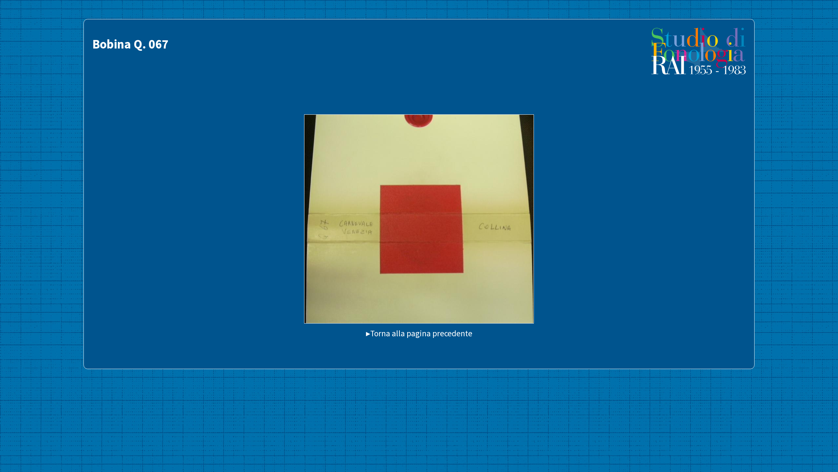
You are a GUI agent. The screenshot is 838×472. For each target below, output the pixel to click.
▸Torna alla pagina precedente (419, 333)
